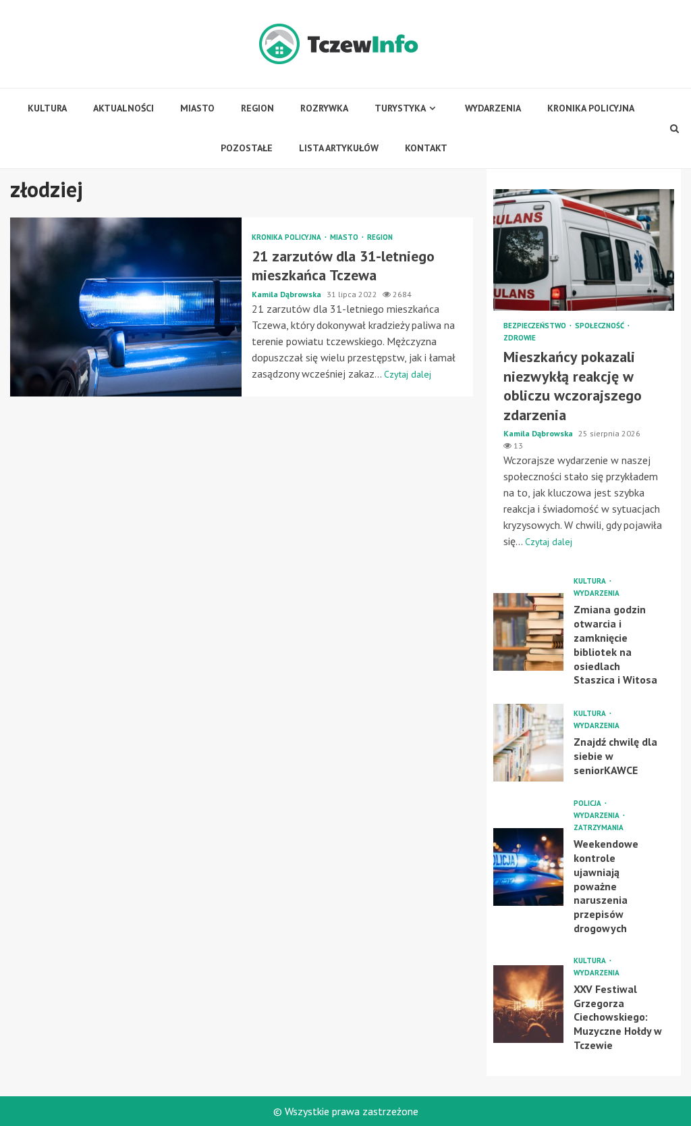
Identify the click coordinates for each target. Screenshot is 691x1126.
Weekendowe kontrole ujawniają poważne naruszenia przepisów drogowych (528, 867)
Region (257, 108)
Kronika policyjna (590, 108)
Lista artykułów (339, 148)
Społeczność (600, 326)
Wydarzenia (493, 108)
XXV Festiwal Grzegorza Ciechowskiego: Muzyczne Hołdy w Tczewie (528, 1004)
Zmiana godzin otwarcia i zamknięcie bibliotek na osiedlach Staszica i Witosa (528, 632)
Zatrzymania (599, 827)
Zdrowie (519, 338)
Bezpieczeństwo (535, 326)
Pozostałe (247, 148)
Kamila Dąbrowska (287, 294)
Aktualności (123, 108)
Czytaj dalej (407, 374)
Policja (588, 803)
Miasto (197, 108)
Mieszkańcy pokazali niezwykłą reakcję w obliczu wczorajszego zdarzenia (583, 250)
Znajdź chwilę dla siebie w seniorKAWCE (528, 743)
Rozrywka (324, 108)
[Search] (674, 128)
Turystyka (400, 108)
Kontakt (426, 148)
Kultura (47, 108)
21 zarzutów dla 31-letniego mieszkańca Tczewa (126, 306)
